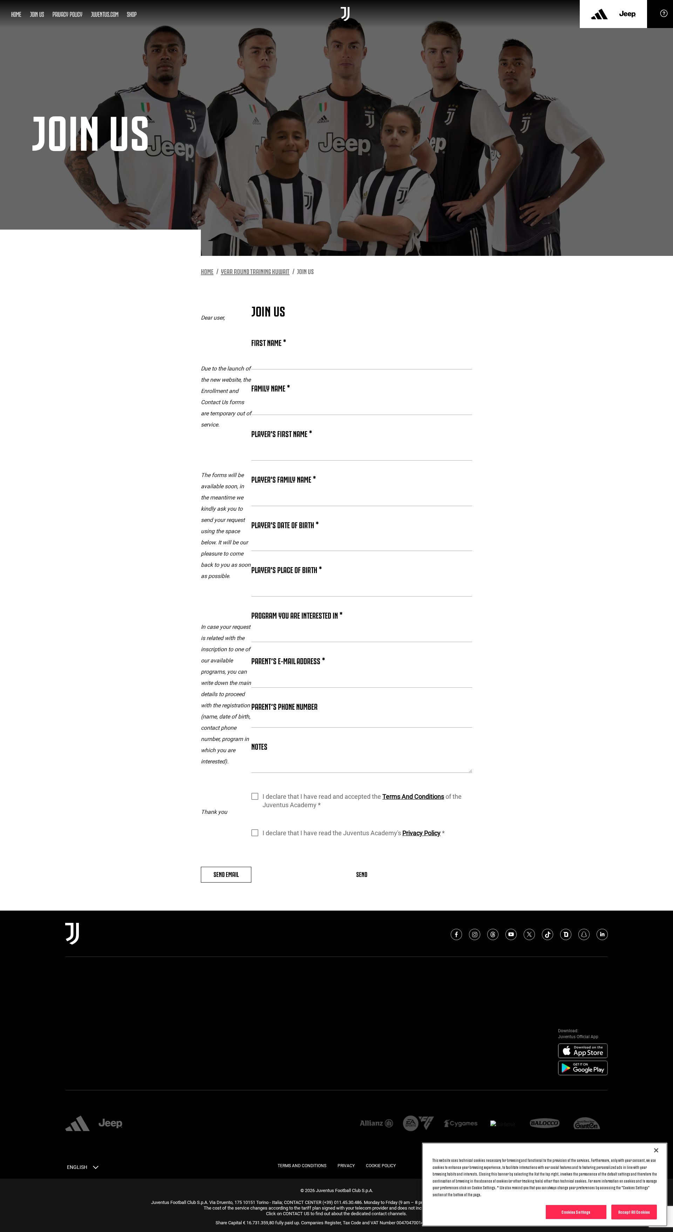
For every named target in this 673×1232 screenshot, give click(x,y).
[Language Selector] (95, 1168)
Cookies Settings (576, 1211)
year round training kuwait (255, 271)
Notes (259, 746)
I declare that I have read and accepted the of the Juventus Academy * (362, 801)
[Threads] (492, 934)
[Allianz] (376, 1124)
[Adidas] (599, 14)
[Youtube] (511, 934)
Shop (132, 13)
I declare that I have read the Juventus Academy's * (354, 833)
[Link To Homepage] (345, 14)
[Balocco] (544, 1124)
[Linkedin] (602, 934)
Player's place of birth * (286, 569)
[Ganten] (587, 1124)
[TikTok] (547, 934)
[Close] (656, 1150)
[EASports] (418, 1124)
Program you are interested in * (296, 615)
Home (16, 13)
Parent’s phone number (284, 706)
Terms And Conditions (413, 796)
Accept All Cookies (634, 1211)
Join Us (37, 13)
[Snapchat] (584, 934)
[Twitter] (529, 934)
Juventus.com (104, 13)
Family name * (270, 387)
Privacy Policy (67, 13)
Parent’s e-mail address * (288, 660)
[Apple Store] (583, 1051)
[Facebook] (456, 934)
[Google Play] (583, 1068)
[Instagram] (474, 934)
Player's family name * (283, 479)
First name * (268, 342)
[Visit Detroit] (502, 1124)
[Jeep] (627, 14)
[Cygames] (460, 1124)
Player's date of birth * (285, 524)
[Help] (663, 16)
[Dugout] (565, 934)
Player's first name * (281, 433)
